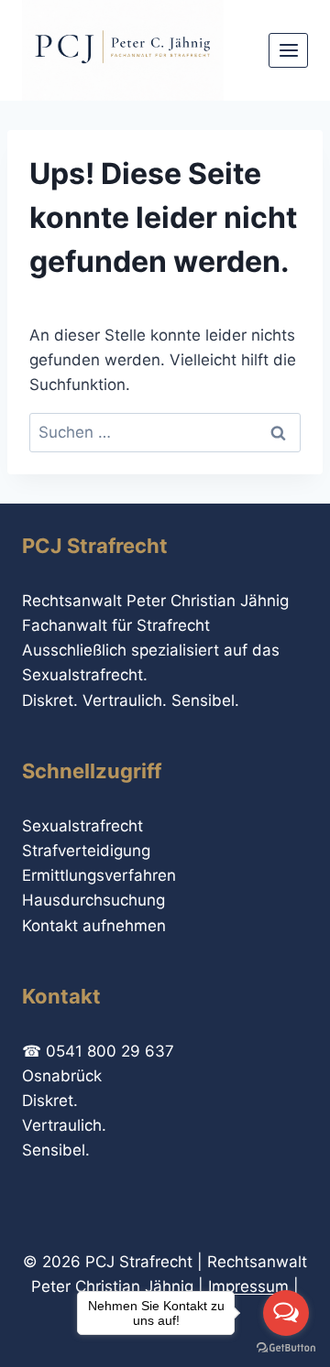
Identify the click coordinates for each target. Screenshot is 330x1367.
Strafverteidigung (86, 850)
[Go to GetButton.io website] (286, 1348)
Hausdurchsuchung (93, 900)
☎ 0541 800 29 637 (98, 1051)
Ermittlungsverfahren (99, 875)
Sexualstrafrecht (82, 826)
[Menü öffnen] (288, 50)
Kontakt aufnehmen (94, 926)
